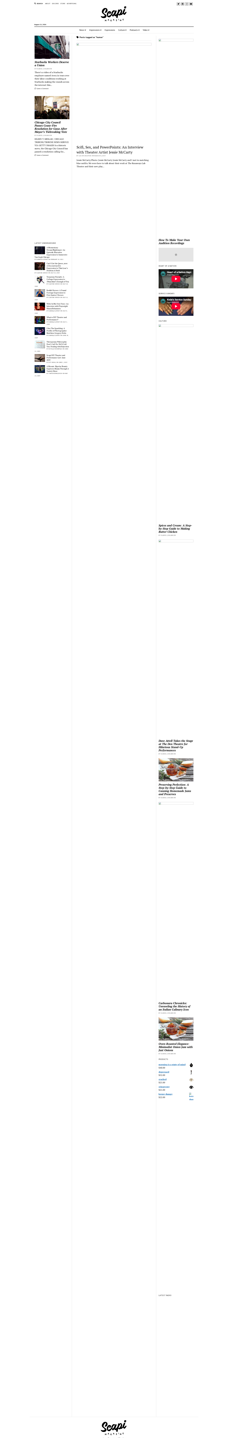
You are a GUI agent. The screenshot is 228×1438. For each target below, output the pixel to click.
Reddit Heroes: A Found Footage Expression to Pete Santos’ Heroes (56, 292)
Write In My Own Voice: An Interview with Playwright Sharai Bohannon (57, 306)
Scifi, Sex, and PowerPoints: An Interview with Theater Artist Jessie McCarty (110, 150)
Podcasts (134, 30)
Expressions (110, 30)
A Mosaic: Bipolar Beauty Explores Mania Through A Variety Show (58, 368)
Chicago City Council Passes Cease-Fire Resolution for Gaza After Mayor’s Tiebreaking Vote (51, 127)
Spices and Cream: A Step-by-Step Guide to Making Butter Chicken (175, 528)
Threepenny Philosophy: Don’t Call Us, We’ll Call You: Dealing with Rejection (58, 344)
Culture (121, 30)
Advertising (72, 3)
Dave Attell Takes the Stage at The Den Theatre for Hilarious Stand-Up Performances (176, 745)
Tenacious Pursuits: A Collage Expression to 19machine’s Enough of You (58, 279)
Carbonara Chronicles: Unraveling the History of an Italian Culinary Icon (174, 1006)
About (47, 3)
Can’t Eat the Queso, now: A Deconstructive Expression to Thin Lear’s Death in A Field (57, 267)
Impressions (94, 30)
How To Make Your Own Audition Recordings (174, 241)
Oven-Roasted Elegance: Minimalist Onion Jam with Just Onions (176, 1047)
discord (55, 3)
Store (62, 3)
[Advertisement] (52, 199)
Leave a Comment (42, 88)
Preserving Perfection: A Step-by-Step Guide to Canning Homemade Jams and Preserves (175, 789)
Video (145, 30)
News (81, 30)
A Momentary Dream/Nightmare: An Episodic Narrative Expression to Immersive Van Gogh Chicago (51, 252)
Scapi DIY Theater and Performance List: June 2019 (56, 357)
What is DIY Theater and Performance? (57, 318)
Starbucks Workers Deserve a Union (52, 63)
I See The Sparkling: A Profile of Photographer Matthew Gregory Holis (57, 330)
